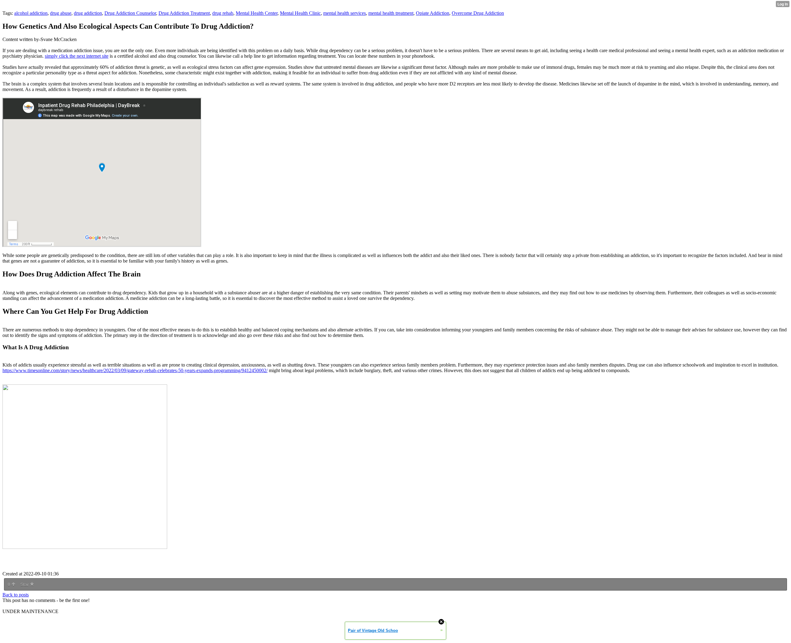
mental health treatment (390, 13)
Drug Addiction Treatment (184, 13)
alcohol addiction (31, 13)
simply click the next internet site (76, 56)
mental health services (344, 13)
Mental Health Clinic (300, 13)
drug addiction (88, 13)
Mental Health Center (256, 13)
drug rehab (222, 13)
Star (25, 584)
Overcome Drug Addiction (478, 13)
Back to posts (15, 594)
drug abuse (60, 13)
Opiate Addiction (432, 13)
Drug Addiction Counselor (130, 13)
